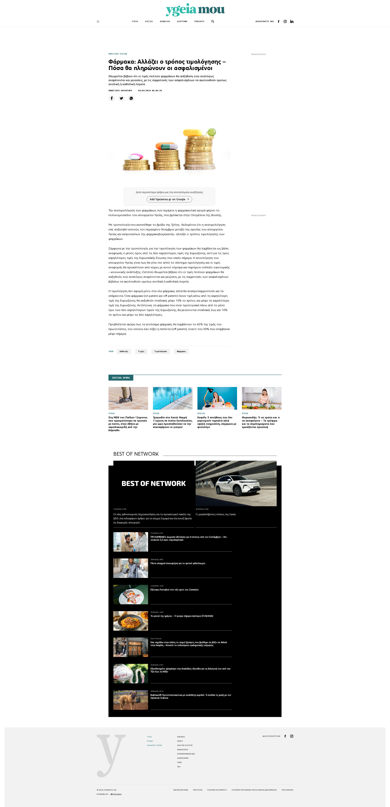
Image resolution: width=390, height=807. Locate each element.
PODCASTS (199, 21)
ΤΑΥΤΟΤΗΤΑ (197, 790)
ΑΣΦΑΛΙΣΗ (165, 21)
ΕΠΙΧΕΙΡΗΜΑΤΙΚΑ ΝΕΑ (186, 754)
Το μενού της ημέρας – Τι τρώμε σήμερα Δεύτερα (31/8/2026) (182, 616)
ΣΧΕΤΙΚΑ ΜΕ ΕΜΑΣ (180, 790)
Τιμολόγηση (160, 351)
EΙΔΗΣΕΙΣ (181, 737)
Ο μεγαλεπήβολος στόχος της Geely (216, 514)
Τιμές (141, 351)
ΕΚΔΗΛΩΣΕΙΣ (182, 749)
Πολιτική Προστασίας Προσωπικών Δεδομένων (254, 790)
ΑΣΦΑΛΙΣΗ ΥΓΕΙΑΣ (154, 745)
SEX (178, 766)
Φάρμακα (181, 351)
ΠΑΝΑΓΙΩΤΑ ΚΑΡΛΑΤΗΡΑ (120, 90)
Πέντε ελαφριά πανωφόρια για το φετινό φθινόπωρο (178, 563)
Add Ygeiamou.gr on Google (167, 199)
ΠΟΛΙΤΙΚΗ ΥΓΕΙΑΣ (117, 54)
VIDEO (180, 741)
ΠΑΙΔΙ (179, 762)
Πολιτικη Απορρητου (217, 790)
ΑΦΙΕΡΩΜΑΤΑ (182, 758)
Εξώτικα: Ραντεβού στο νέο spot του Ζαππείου (175, 589)
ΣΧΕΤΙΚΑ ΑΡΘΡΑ (121, 377)
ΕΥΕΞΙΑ (149, 21)
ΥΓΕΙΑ (135, 21)
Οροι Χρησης (287, 790)
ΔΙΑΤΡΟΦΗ (182, 21)
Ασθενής (124, 351)
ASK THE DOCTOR (184, 745)
